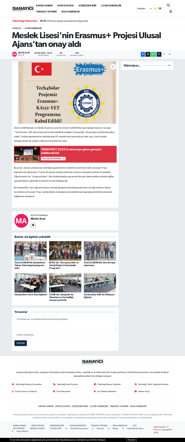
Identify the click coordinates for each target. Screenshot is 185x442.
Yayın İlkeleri (22, 431)
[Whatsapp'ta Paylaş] (153, 54)
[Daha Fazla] (159, 54)
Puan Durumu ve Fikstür (26, 391)
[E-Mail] (33, 225)
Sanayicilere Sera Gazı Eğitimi (30, 294)
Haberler (16, 28)
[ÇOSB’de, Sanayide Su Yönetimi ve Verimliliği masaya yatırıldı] (65, 283)
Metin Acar (38, 218)
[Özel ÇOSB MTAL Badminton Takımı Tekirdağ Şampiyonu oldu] (30, 251)
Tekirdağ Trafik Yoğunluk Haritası (153, 384)
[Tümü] (169, 65)
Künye (115, 429)
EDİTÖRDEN (18, 429)
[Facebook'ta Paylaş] (143, 54)
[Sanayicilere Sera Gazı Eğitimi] (30, 283)
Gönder (20, 343)
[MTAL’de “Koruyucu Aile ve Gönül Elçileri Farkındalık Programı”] (65, 251)
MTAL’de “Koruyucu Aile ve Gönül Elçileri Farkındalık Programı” (64, 265)
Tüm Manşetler (63, 391)
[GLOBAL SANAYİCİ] (23, 8)
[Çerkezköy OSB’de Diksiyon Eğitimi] (100, 283)
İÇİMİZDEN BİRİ (87, 5)
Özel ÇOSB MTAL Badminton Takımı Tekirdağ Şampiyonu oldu (29, 265)
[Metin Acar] (21, 220)
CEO (135, 426)
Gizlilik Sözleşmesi (79, 429)
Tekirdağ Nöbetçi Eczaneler (29, 384)
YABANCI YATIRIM (46, 11)
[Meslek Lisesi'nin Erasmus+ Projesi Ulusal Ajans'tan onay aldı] (65, 92)
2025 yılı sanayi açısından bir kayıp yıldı (64, 21)
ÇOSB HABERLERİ (111, 5)
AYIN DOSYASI (65, 5)
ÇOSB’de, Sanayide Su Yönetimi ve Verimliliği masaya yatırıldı (61, 297)
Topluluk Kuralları (135, 429)
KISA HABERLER (71, 11)
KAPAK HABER (44, 5)
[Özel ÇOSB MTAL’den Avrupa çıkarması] (100, 251)
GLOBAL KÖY (56, 429)
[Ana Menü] (169, 12)
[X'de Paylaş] (147, 54)
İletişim (100, 429)
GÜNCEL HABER (37, 429)
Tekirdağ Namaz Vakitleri (109, 384)
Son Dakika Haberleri (106, 391)
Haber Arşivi (144, 391)
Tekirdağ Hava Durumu (67, 384)
